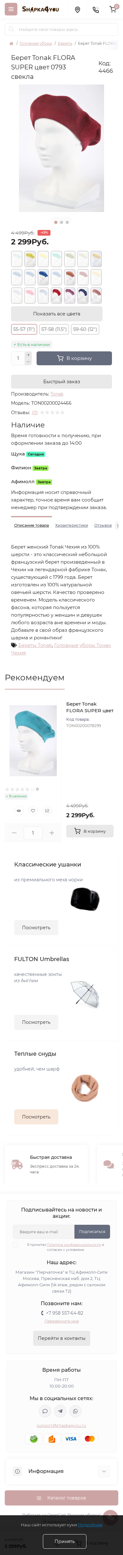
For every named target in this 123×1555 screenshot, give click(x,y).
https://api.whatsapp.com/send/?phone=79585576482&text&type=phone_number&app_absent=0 (75, 1411)
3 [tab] (67, 222)
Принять (65, 1541)
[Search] (12, 29)
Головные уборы (36, 43)
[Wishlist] (33, 810)
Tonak (56, 394)
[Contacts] (95, 9)
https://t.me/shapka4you (60, 1411)
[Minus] (28, 362)
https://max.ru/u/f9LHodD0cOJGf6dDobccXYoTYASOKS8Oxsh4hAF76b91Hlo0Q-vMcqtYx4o (45, 1411)
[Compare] (47, 810)
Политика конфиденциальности (74, 1245)
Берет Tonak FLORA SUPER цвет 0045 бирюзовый (90, 710)
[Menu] (11, 9)
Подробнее (90, 1524)
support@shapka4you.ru (61, 1425)
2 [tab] (61, 222)
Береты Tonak (35, 645)
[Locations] (77, 9)
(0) (35, 412)
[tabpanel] (61, 148)
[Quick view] (19, 810)
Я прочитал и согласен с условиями (65, 1247)
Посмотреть (36, 927)
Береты (65, 43)
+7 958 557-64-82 (64, 1313)
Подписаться (92, 1231)
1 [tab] (55, 222)
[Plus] (28, 354)
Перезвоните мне (61, 1321)
